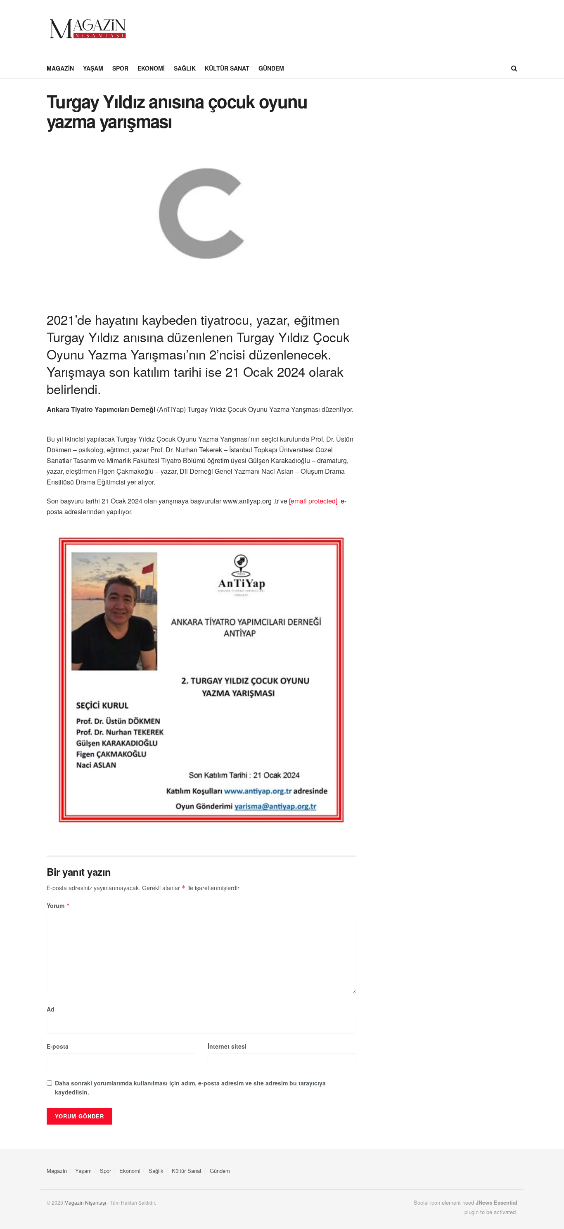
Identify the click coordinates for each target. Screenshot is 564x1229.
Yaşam (93, 68)
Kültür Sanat (227, 68)
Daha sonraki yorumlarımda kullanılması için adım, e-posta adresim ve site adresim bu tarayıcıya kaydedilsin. (190, 1087)
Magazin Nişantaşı (85, 1202)
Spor (120, 68)
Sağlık (185, 68)
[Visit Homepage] (88, 29)
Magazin (60, 68)
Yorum (58, 905)
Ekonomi (151, 68)
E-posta (58, 1046)
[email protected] (313, 501)
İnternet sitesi (227, 1046)
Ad (51, 1009)
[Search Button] (514, 68)
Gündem (271, 68)
